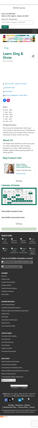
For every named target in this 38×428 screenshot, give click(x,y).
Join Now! (4, 276)
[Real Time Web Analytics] (4, 416)
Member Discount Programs (9, 288)
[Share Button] (33, 56)
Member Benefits (6, 285)
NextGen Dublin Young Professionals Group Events (15, 371)
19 (18, 199)
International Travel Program (9, 320)
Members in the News (7, 291)
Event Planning (5, 345)
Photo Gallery (5, 294)
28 (26, 201)
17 (9, 199)
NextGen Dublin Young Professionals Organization (14, 311)
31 (9, 203)
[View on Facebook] (4, 102)
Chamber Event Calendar (8, 282)
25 (13, 201)
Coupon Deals (5, 314)
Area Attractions (5, 339)
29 (30, 201)
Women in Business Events (8, 374)
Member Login (5, 279)
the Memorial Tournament (8, 351)
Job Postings (4, 317)
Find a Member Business (8, 304)
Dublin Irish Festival (6, 348)
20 (22, 199)
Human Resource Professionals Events (11, 368)
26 (18, 201)
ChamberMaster (26, 412)
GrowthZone (12, 412)
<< (3, 189)
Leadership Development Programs (11, 308)
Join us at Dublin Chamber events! (17, 258)
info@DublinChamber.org (27, 396)
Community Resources (7, 342)
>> (34, 189)
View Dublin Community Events (13, 218)
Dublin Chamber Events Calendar (10, 361)
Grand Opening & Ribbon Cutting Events (12, 377)
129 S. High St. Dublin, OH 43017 (19, 394)
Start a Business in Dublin (8, 326)
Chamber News (5, 323)
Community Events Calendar (9, 336)
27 (22, 201)
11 (13, 197)
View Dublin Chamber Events (12, 211)
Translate (24, 387)
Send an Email (21, 174)
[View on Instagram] (8, 102)
